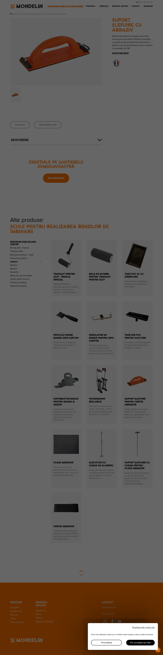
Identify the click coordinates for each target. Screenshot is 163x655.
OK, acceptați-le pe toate (140, 642)
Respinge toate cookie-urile (143, 627)
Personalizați (106, 642)
